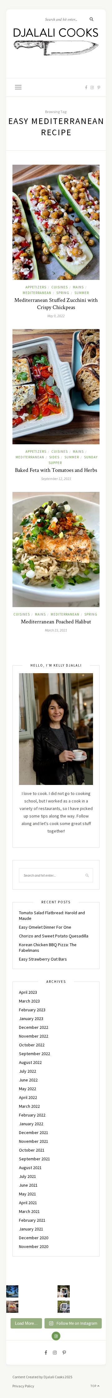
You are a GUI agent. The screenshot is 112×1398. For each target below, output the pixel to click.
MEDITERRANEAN (37, 293)
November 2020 (33, 1246)
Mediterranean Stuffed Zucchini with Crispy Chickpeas (56, 304)
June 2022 (28, 1080)
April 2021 (28, 1202)
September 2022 (34, 1053)
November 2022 (33, 1036)
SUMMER (81, 293)
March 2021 (29, 1211)
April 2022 (28, 1097)
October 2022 (31, 1045)
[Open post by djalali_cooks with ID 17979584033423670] (64, 1291)
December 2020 (33, 1238)
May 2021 (27, 1194)
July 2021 (27, 1176)
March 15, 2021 (56, 630)
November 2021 (33, 1141)
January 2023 (31, 1018)
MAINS (78, 287)
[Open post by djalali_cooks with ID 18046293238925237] (12, 1291)
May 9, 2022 (56, 315)
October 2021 (31, 1150)
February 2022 (32, 1115)
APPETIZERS (36, 287)
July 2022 (27, 1071)
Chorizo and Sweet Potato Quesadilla (53, 936)
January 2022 (31, 1124)
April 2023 (28, 992)
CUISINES (59, 287)
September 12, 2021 (56, 478)
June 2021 (28, 1185)
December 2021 (33, 1132)
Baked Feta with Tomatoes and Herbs (56, 470)
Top (94, 1386)
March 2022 (29, 1106)
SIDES (54, 457)
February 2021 (32, 1220)
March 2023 (29, 1001)
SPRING (62, 293)
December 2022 (33, 1027)
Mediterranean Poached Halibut (56, 621)
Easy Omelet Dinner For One (45, 927)
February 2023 (32, 1010)
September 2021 (34, 1159)
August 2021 (30, 1167)
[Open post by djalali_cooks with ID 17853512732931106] (64, 1307)
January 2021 (31, 1229)
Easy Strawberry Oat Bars (43, 959)
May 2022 (27, 1088)
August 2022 (30, 1062)
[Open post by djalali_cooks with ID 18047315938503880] (12, 1307)
